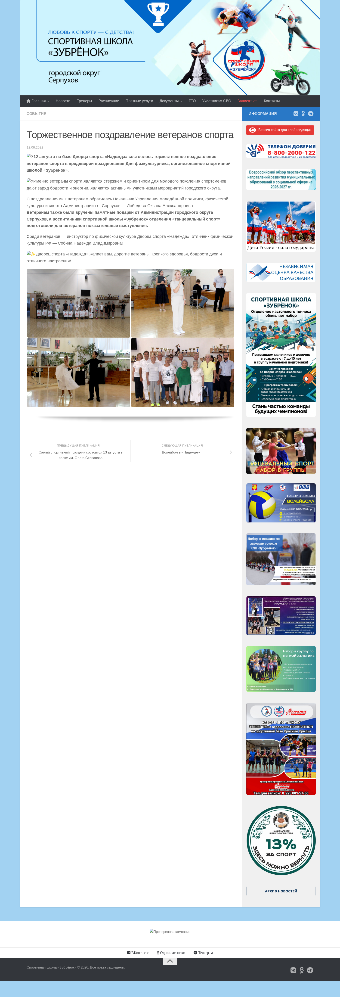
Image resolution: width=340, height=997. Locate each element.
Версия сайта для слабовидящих (284, 130)
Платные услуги (139, 101)
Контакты (272, 101)
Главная (38, 101)
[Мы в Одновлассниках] (303, 113)
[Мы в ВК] (296, 113)
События (36, 114)
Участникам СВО (216, 101)
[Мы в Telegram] (310, 113)
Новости (63, 101)
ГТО (192, 101)
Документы (169, 101)
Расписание (109, 101)
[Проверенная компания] (170, 932)
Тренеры (84, 101)
